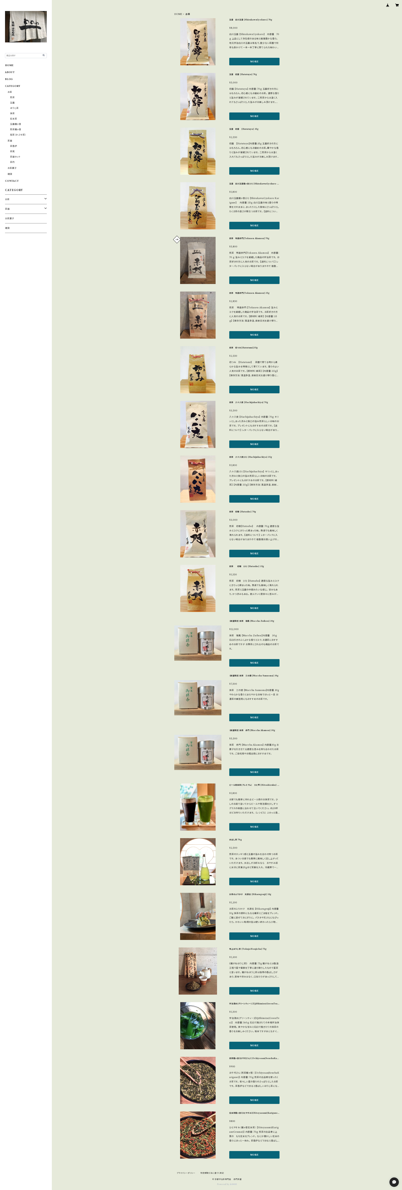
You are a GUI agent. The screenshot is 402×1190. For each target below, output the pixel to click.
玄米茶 (13, 118)
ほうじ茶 (14, 108)
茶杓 (12, 162)
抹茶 (12, 113)
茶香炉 (13, 146)
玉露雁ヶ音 (15, 124)
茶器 (10, 140)
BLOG (9, 79)
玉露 (12, 102)
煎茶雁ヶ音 (15, 129)
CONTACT (12, 181)
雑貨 (10, 174)
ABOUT (10, 72)
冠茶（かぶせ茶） (18, 134)
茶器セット (15, 156)
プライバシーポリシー (186, 1173)
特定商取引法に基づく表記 (212, 1173)
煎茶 (12, 97)
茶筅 (12, 151)
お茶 (10, 92)
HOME (178, 14)
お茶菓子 (12, 168)
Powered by (223, 1184)
